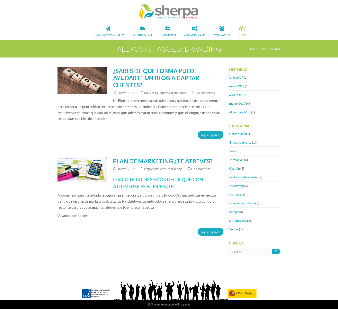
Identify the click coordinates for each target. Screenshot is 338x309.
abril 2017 (236, 95)
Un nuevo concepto (108, 35)
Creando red (194, 35)
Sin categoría (238, 220)
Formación (236, 160)
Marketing (151, 92)
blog (263, 48)
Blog (242, 35)
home (253, 48)
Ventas (233, 229)
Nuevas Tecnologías (173, 92)
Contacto (221, 35)
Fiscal (233, 151)
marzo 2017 (237, 103)
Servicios (168, 35)
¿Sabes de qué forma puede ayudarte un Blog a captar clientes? (156, 77)
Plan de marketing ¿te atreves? (163, 160)
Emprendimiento (155, 169)
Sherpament (142, 35)
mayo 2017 (236, 86)
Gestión (234, 168)
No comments (205, 92)
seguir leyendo (210, 135)
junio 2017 (236, 77)
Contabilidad (238, 134)
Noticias (235, 194)
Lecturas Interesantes (243, 177)
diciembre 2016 (240, 112)
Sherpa (233, 212)
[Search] (276, 251)
